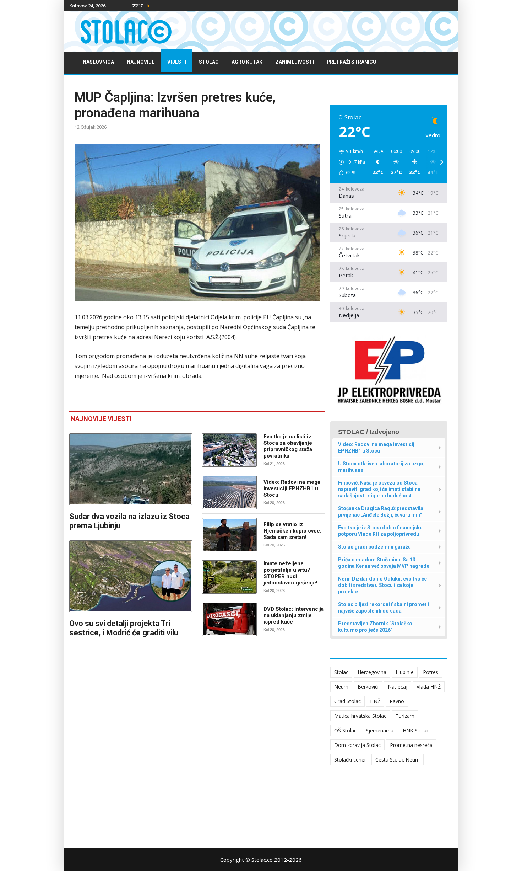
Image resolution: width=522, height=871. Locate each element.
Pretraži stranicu (351, 62)
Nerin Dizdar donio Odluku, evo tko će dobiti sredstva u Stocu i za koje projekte (382, 585)
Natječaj (397, 686)
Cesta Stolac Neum (397, 759)
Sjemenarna (379, 730)
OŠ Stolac (345, 730)
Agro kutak (247, 62)
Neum (341, 686)
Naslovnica (98, 62)
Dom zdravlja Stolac (357, 745)
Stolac (209, 62)
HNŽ (375, 701)
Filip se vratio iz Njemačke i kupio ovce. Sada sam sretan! (292, 530)
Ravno (397, 701)
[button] (349, 162)
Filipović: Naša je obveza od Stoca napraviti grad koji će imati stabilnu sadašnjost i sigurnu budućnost (379, 489)
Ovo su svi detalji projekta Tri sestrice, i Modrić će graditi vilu (123, 628)
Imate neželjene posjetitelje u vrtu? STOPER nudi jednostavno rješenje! (290, 573)
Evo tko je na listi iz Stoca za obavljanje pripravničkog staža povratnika (287, 446)
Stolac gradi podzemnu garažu (374, 547)
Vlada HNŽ (429, 686)
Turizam (405, 715)
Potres (430, 672)
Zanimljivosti (294, 62)
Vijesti (176, 62)
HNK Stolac (416, 730)
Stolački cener (350, 759)
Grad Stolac (347, 701)
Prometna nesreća (411, 745)
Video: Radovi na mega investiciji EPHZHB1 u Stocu (291, 488)
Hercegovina (372, 672)
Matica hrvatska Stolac (360, 715)
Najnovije (140, 62)
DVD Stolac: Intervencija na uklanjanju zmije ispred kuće (293, 615)
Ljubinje (405, 672)
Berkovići (368, 686)
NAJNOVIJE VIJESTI (101, 418)
